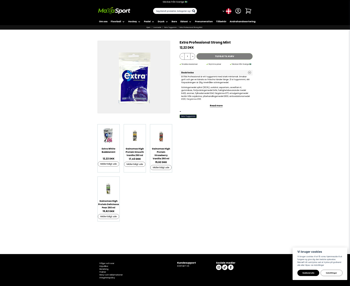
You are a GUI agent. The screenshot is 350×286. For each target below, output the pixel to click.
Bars (174, 21)
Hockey (132, 21)
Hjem (148, 27)
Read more (216, 105)
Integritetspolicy (107, 277)
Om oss (103, 21)
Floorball (116, 21)
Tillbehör (221, 21)
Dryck (161, 21)
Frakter (103, 272)
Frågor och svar (107, 263)
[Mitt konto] (238, 11)
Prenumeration (204, 21)
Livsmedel (157, 27)
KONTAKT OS (183, 266)
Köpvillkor (104, 266)
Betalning (104, 269)
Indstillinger (331, 273)
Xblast (184, 21)
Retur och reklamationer (111, 274)
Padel (147, 21)
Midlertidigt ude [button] (108, 163)
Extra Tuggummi (170, 27)
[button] (228, 10)
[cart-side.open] (248, 11)
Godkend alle (308, 273)
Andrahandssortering (243, 21)
